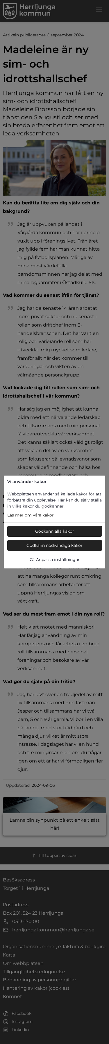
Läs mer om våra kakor (30, 515)
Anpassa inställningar (58, 559)
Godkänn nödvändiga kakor (54, 545)
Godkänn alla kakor (54, 531)
